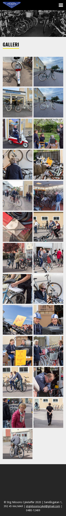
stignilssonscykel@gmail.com (43, 506)
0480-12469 (33, 510)
